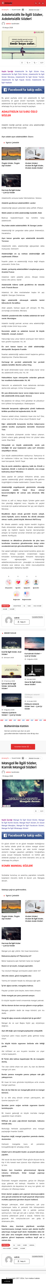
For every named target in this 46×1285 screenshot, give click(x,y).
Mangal (32, 1245)
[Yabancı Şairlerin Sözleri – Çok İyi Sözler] (11, 700)
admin (8, 24)
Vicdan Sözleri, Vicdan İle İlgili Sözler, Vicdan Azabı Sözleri (34, 165)
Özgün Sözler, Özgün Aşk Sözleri (11, 164)
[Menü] (42, 3)
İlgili (29, 606)
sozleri (12, 609)
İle (24, 606)
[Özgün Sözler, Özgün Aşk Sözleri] (11, 153)
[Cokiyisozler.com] (7, 3)
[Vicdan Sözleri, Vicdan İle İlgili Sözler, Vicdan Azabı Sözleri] (34, 153)
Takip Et (23, 622)
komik (25, 1245)
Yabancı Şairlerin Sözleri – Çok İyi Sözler (11, 713)
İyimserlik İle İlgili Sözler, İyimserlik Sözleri (9, 686)
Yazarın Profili (37, 617)
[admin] (9, 621)
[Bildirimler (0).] (39, 3)
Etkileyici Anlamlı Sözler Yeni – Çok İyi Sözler (33, 706)
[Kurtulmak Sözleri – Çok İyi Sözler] (34, 643)
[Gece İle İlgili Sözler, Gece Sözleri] (34, 670)
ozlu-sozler (37, 606)
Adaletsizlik (17, 606)
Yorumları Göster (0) (21, 747)
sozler (5, 609)
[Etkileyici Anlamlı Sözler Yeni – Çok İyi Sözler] (34, 695)
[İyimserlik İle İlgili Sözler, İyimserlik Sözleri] (11, 671)
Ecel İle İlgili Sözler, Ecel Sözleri (11, 653)
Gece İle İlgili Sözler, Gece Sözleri (33, 683)
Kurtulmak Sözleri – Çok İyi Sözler (33, 654)
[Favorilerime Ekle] (22, 62)
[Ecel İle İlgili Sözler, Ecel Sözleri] (11, 643)
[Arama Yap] (35, 3)
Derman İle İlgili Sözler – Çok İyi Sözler (11, 191)
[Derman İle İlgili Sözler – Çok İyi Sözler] (11, 180)
